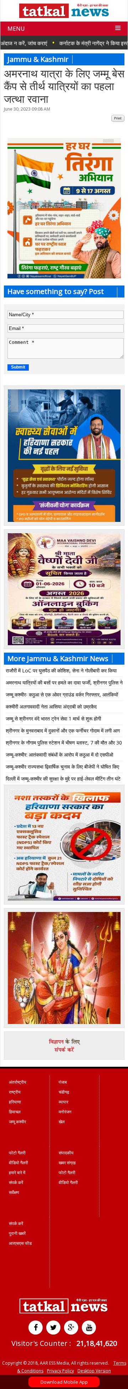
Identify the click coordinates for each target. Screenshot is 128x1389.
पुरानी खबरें (17, 1233)
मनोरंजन (65, 1112)
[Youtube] (89, 1327)
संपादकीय (66, 1153)
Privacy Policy (60, 1371)
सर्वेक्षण (14, 1192)
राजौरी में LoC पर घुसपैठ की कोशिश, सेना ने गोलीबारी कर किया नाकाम (61, 672)
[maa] (64, 1022)
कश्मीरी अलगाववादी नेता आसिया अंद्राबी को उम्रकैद (51, 706)
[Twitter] (53, 1327)
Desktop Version (94, 1371)
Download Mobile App (64, 1382)
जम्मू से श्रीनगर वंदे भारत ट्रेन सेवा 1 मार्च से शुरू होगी (53, 718)
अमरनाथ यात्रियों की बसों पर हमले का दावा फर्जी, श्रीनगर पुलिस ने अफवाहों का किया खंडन (64, 684)
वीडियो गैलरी (18, 1163)
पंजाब (63, 1082)
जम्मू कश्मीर (17, 1122)
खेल (62, 1122)
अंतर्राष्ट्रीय (17, 1082)
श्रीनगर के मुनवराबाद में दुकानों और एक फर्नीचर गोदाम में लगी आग (63, 730)
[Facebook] (35, 1327)
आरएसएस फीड (20, 1243)
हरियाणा (15, 1102)
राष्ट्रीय (15, 1092)
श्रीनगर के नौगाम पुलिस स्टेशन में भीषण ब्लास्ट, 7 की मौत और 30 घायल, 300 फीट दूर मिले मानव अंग (64, 744)
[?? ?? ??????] (64, 276)
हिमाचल (15, 1112)
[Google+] (71, 1327)
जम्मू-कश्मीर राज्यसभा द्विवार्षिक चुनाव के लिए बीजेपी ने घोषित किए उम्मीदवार (62, 768)
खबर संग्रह (67, 1163)
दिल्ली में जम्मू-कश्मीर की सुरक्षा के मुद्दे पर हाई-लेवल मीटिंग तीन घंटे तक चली (63, 780)
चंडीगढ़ (64, 1092)
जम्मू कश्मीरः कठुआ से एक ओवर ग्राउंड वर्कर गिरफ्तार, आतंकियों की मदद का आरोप (62, 696)
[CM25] (64, 520)
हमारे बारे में (17, 1173)
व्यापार (63, 1102)
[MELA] (64, 899)
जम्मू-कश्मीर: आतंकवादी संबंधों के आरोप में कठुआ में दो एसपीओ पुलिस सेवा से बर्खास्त (59, 756)
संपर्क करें (16, 1182)
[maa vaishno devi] (64, 643)
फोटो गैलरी (17, 1153)
